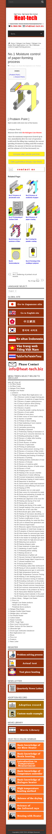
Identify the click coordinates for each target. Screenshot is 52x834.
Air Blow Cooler (15, 386)
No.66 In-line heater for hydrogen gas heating (30, 538)
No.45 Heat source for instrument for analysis (30, 492)
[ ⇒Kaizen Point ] (19, 77)
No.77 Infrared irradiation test (24, 561)
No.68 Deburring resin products (25, 542)
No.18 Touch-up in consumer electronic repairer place (33, 434)
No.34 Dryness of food (22, 468)
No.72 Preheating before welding (25, 551)
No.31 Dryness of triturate (23, 462)
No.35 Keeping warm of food (24, 471)
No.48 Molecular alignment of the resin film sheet (31, 499)
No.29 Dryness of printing (23, 458)
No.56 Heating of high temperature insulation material (33, 516)
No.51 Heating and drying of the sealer (27, 505)
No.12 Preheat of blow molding (25, 421)
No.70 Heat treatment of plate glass (26, 546)
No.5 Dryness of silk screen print (25, 406)
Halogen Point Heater (17, 388)
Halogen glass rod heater (18, 613)
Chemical (38, 65)
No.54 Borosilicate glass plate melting (27, 512)
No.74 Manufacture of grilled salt (25, 555)
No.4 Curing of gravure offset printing (27, 404)
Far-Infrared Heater (16, 616)
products (15, 393)
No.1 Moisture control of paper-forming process (30, 397)
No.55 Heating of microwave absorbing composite (31, 514)
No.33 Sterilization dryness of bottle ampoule (30, 466)
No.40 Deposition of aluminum (24, 481)
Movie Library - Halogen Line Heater (24, 598)
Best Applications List (17, 633)
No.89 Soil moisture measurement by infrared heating (33, 587)
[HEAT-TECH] (26, 19)
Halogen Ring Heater (17, 609)
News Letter (14, 642)
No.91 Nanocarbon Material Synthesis (27, 592)
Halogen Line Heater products (22, 603)
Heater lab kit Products (20, 605)
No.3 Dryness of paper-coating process (28, 401)
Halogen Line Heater (23, 43)
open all (10, 382)
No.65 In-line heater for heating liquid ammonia (30, 536)
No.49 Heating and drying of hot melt (27, 501)
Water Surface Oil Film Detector (21, 626)
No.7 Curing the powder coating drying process (30, 410)
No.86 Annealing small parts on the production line (31, 581)
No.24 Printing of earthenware (24, 447)
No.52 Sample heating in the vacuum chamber (30, 507)
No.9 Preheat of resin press (24, 414)
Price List (15, 600)
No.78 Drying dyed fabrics (23, 564)
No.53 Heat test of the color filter (25, 510)
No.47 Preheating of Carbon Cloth (26, 497)
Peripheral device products (21, 607)
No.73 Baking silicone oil (23, 553)
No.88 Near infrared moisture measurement (29, 585)
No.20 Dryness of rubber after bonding (27, 438)
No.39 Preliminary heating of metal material (29, 479)
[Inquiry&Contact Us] (26, 27)
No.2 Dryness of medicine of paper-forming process (32, 399)
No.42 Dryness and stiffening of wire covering (30, 486)
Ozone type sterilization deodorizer (22, 631)
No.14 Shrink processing (23, 425)
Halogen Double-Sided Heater (20, 611)
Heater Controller (16, 620)
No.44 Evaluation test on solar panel (27, 490)
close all (17, 382)
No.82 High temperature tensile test (26, 572)
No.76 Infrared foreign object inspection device (30, 559)
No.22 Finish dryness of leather (25, 443)
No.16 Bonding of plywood (23, 430)
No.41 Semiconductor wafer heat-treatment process (32, 484)
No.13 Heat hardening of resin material (27, 423)
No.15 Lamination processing (24, 427)
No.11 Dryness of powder (23, 419)
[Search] (42, 2)
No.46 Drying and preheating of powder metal (30, 494)
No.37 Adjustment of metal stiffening (27, 475)
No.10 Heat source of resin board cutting (28, 417)
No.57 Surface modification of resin (26, 518)
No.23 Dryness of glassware (24, 445)
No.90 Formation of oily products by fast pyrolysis (31, 590)
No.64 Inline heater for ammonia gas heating (29, 533)
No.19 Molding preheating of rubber (26, 436)
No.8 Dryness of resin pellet (24, 412)
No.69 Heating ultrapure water (24, 544)
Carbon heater (15, 618)
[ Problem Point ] (14, 75)
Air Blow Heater (15, 384)
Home (12, 43)
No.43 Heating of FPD (22, 488)
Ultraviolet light (15, 629)
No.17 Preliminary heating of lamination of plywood (32, 432)
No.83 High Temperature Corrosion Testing (29, 574)
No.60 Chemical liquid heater (24, 525)
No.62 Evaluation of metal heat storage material (31, 529)
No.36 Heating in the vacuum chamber (27, 473)
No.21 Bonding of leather (23, 440)
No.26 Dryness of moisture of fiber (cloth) (28, 451)
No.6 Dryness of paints (22, 408)
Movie (12, 635)
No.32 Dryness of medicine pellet (26, 464)
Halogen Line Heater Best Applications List (24, 44)
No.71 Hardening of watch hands (25, 549)
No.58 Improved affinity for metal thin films (29, 520)
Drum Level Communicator (19, 624)
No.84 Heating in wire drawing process (27, 577)
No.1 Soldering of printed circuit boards (25, 274)
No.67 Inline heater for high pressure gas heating (31, 540)
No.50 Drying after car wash (24, 503)
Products (13, 639)
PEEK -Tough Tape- (17, 622)
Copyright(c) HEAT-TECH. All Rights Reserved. (26, 832)
